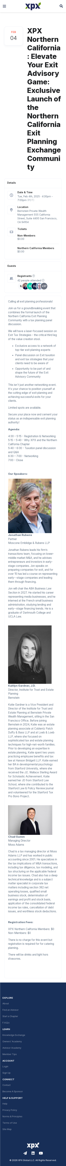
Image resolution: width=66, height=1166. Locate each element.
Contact (6, 1085)
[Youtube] (41, 1153)
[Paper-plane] (25, 1153)
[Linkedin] (33, 1153)
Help (4, 1104)
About (5, 1003)
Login (5, 1066)
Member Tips (9, 1054)
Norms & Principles (12, 1116)
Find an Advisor (10, 1010)
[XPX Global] (33, 6)
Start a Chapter (10, 1016)
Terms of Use (9, 1123)
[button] (4, 6)
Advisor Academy (11, 1048)
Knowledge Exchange (13, 1035)
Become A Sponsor (12, 1091)
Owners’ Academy (12, 1041)
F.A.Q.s (6, 1023)
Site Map (7, 1129)
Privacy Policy (9, 1110)
